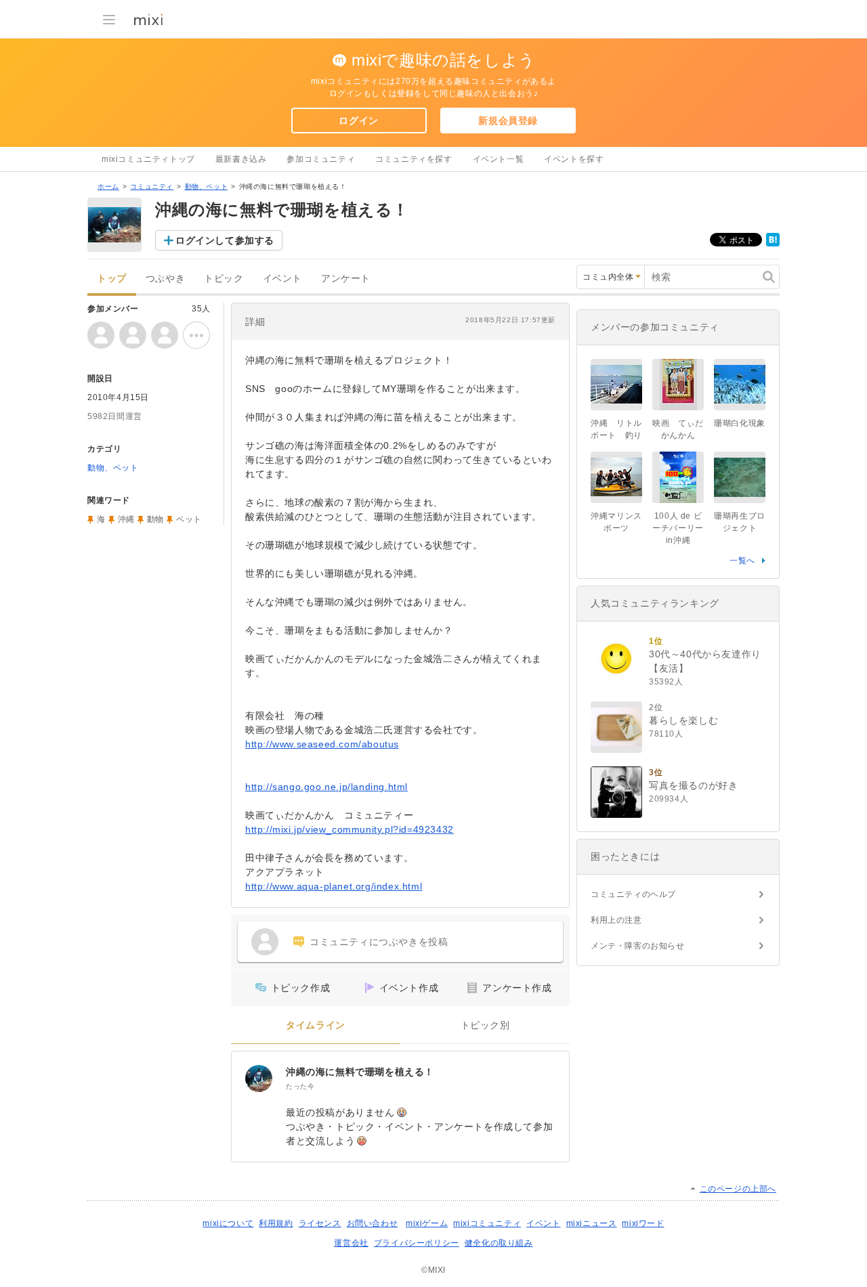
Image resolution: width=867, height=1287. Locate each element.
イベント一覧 (498, 159)
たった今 (300, 1086)
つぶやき (165, 279)
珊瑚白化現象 (739, 423)
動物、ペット (206, 186)
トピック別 (485, 1025)
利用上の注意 (616, 920)
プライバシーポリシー (416, 1243)
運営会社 (351, 1243)
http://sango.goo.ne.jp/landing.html (326, 786)
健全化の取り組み (499, 1243)
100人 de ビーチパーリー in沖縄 (678, 528)
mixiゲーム (427, 1223)
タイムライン (315, 1025)
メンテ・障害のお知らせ (638, 946)
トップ (112, 279)
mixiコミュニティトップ (148, 159)
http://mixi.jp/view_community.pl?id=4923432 (349, 829)
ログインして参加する (224, 240)
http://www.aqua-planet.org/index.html (333, 886)
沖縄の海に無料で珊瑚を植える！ (360, 1071)
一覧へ (742, 560)
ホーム (108, 186)
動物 (155, 519)
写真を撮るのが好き (693, 785)
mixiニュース (591, 1223)
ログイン (358, 120)
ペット (189, 519)
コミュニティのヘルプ (633, 894)
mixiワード (643, 1223)
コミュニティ (151, 186)
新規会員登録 (508, 120)
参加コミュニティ (321, 159)
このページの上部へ (738, 1189)
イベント (282, 279)
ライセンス (320, 1223)
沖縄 (126, 519)
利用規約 (276, 1223)
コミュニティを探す (413, 159)
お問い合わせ (372, 1223)
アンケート (346, 279)
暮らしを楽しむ (683, 720)
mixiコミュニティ (487, 1223)
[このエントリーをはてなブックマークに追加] (773, 243)
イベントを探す (574, 159)
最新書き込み (241, 159)
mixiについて (228, 1223)
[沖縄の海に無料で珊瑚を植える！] (258, 1078)
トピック (223, 279)
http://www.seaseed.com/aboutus (322, 744)
